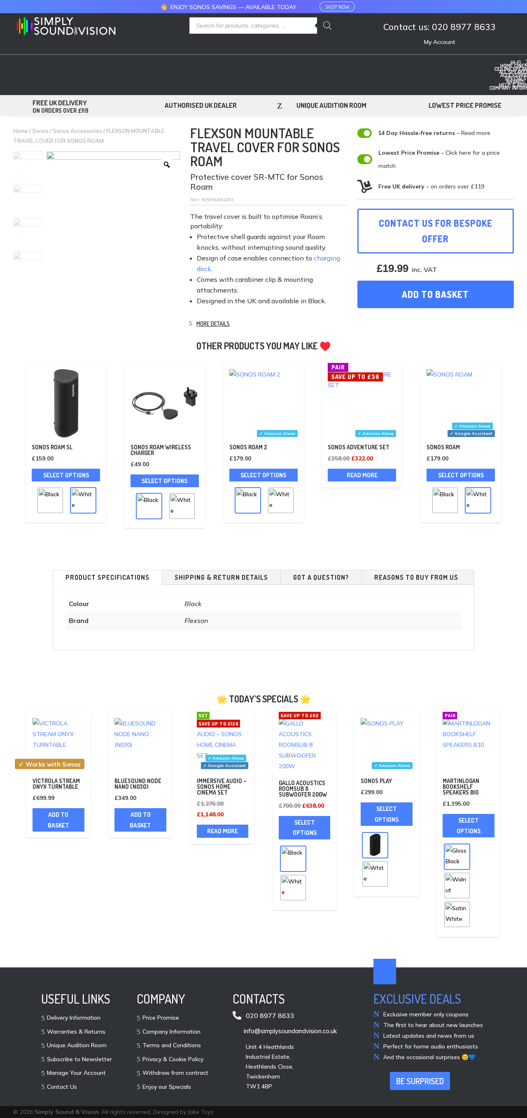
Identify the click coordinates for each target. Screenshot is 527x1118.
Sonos (40, 131)
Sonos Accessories (77, 131)
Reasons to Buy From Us (416, 577)
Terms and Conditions (171, 1045)
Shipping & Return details (221, 577)
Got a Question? (321, 577)
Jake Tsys (200, 1112)
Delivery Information (73, 1018)
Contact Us (62, 1087)
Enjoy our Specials (166, 1087)
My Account (439, 42)
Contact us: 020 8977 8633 (439, 27)
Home (20, 131)
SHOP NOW (337, 6)
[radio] (50, 500)
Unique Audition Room (77, 1045)
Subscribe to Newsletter (79, 1059)
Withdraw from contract (175, 1073)
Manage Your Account (76, 1073)
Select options (66, 475)
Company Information (171, 1032)
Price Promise (160, 1018)
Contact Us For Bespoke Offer (435, 230)
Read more (362, 475)
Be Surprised (420, 1081)
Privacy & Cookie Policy (172, 1059)
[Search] (327, 25)
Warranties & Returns (76, 1032)
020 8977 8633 (270, 1015)
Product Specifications (107, 577)
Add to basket (435, 294)
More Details (213, 323)
